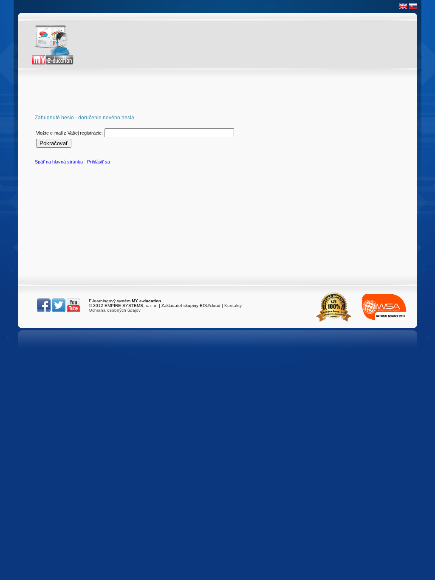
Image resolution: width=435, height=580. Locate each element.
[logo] (60, 44)
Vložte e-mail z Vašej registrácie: (69, 132)
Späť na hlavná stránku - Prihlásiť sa (72, 161)
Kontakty (233, 305)
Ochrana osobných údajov (115, 310)
